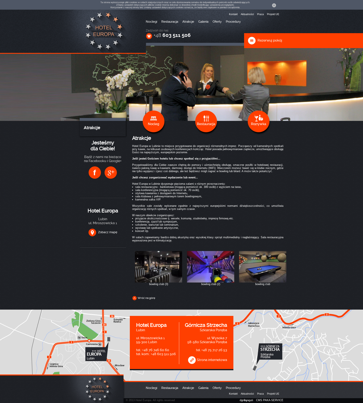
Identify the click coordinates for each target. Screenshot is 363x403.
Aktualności (247, 14)
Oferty (217, 22)
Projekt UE (273, 14)
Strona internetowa (211, 360)
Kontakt (233, 14)
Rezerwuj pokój (269, 40)
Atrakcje (188, 22)
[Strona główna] (103, 31)
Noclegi (151, 22)
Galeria (203, 22)
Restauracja (169, 22)
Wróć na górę (146, 298)
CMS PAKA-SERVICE (269, 400)
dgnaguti (246, 400)
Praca (260, 14)
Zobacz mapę (106, 232)
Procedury (233, 22)
